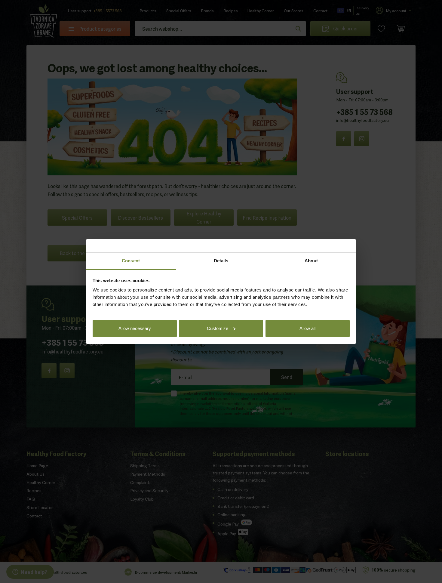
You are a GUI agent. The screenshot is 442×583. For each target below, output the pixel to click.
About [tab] (311, 260)
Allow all (307, 328)
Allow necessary (134, 328)
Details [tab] (221, 260)
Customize (217, 328)
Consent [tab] (131, 260)
